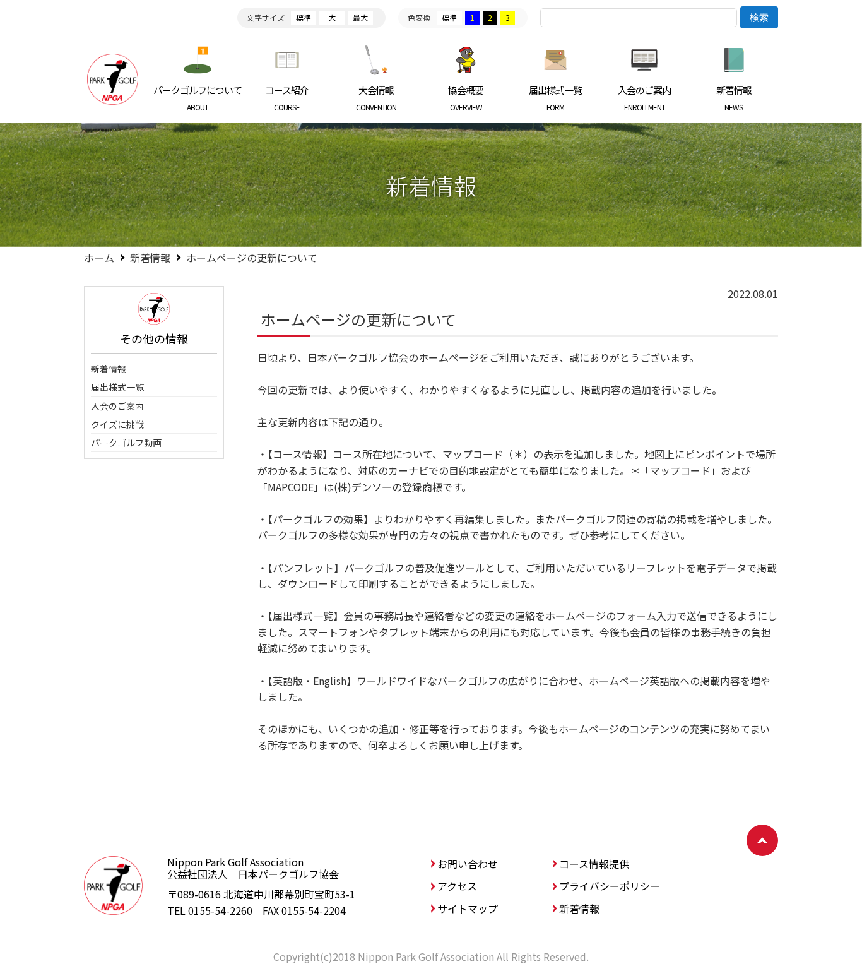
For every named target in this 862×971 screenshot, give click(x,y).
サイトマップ (467, 908)
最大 (360, 17)
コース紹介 (287, 97)
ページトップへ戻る (762, 840)
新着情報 (734, 97)
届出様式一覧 (555, 97)
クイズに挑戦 (117, 424)
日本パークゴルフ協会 (112, 79)
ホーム (99, 257)
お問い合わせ (467, 863)
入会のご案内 (644, 97)
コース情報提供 (594, 863)
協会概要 (465, 97)
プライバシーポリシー (609, 885)
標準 (303, 17)
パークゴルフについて (197, 97)
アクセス (457, 885)
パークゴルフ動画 (126, 442)
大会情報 (376, 97)
